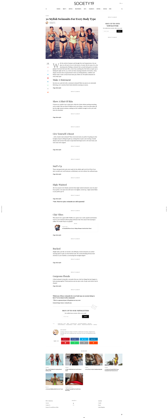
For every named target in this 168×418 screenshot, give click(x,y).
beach (65, 323)
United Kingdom (101, 407)
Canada (99, 403)
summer (75, 324)
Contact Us (48, 405)
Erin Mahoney (52, 22)
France (99, 405)
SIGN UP (85, 316)
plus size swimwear (69, 324)
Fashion (47, 15)
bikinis (68, 323)
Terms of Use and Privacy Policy (52, 407)
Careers (47, 403)
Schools (105, 8)
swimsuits (79, 324)
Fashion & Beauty (69, 387)
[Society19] (84, 3)
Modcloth (89, 323)
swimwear (95, 324)
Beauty (47, 387)
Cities (110, 8)
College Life (65, 226)
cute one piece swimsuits (82, 323)
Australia (100, 400)
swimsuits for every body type (87, 324)
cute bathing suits (73, 323)
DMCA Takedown (49, 400)
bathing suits (60, 323)
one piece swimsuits (61, 324)
